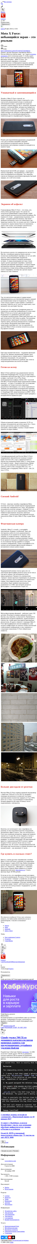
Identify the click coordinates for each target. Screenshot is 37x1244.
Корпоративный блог (12, 1226)
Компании (8, 1201)
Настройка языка (7, 1240)
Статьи (7, 1196)
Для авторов (9, 1213)
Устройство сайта (10, 1211)
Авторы (7, 1203)
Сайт (2, 962)
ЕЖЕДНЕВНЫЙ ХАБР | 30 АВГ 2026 (14, 1027)
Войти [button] (3, 12)
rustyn (3, 29)
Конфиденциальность (12, 1219)
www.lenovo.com (10, 1161)
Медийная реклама (11, 1228)
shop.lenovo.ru (20, 870)
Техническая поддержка (20, 1240)
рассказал (25, 1052)
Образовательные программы (15, 1231)
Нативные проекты (11, 1230)
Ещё (6, 1142)
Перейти (4, 1023)
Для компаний (9, 1214)
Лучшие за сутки (7, 1151)
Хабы (6, 1199)
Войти (7, 1187)
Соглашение (9, 1218)
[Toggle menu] (1, 2)
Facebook (7, 962)
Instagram (22, 962)
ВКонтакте (15, 962)
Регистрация (9, 1189)
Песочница (8, 1204)
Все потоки (8, 2)
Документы (9, 1216)
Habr (11, 1242)
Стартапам (8, 1233)
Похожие (15, 1151)
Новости (8, 1197)
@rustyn (10, 969)
